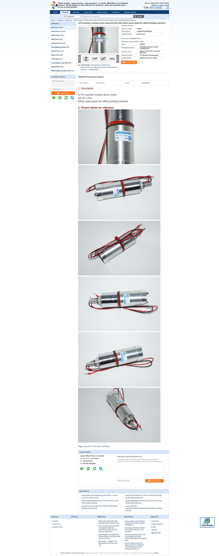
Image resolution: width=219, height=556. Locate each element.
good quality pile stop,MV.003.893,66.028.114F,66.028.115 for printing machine (144, 508)
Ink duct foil (86, 446)
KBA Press (55, 39)
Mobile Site (157, 533)
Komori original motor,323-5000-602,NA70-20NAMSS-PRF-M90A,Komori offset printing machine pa (134, 546)
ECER (156, 553)
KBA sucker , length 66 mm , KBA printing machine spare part (108, 543)
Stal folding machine (58, 47)
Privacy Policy (65, 553)
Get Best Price (93, 69)
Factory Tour (88, 12)
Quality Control (102, 12)
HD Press (68, 20)
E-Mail (153, 527)
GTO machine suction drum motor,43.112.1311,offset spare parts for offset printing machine (99, 67)
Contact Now (64, 93)
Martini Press (56, 51)
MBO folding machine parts (61, 71)
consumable (105, 446)
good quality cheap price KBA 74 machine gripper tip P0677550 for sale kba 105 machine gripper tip (109, 529)
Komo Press (55, 31)
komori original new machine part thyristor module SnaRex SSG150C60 (135, 523)
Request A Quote (157, 5)
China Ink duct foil (77, 553)
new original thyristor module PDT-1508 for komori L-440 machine (135, 530)
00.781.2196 (95, 446)
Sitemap (154, 530)
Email (167, 5)
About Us (76, 12)
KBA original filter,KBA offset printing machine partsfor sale (109, 522)
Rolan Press (55, 35)
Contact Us (116, 12)
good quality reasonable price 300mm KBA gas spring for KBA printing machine (109, 536)
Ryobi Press (55, 67)
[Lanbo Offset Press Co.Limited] (53, 5)
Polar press (55, 59)
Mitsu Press (55, 55)
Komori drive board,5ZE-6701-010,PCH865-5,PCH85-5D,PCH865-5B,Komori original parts (136, 537)
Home (55, 12)
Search (139, 16)
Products (65, 12)
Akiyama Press (56, 43)
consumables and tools (59, 63)
